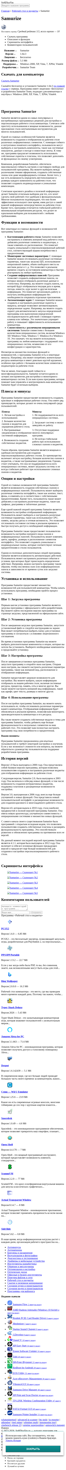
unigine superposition (33, 1425)
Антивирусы (14, 1247)
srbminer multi (31, 1422)
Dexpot (5, 1065)
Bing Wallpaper (9, 981)
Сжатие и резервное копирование (25, 1283)
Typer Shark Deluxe (11, 1007)
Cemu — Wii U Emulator (14, 1092)
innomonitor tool (48, 1422)
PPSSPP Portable (10, 955)
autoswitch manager (55, 1425)
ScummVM (7, 1173)
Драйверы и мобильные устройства (26, 1261)
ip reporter (54, 1419)
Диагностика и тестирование (22, 1258)
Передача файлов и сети (20, 1277)
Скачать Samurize (10, 80)
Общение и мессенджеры (20, 1266)
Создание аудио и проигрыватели (25, 1285)
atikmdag (5, 1422)
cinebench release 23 (11, 1425)
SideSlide (6, 1229)
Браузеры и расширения (19, 1252)
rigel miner (17, 1422)
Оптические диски (17, 1272)
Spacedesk (6, 1118)
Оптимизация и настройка (21, 1269)
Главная (5, 11)
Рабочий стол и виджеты (25, 11)
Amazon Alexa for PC (12, 1036)
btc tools (43, 1419)
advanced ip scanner (27, 1419)
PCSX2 (5, 928)
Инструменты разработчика (22, 1263)
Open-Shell (7, 1144)
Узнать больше (13, 1440)
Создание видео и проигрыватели (25, 1288)
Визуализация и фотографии (22, 1255)
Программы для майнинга (21, 1291)
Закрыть (33, 1448)
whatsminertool (8, 1419)
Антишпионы (14, 1250)
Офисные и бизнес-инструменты (24, 1274)
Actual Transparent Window (16, 1200)
